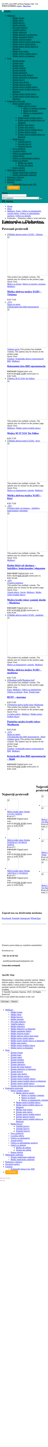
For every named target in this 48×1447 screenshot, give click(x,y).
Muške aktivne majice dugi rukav (27, 42)
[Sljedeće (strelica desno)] (4, 1180)
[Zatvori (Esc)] (9, 1178)
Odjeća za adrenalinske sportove (26, 158)
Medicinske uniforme (16, 170)
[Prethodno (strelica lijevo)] (1, 1180)
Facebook (6, 918)
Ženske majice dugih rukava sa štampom (28, 1086)
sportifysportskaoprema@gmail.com (18, 961)
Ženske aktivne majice (22, 84)
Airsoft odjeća (18, 156)
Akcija (23, 592)
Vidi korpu (5, 1001)
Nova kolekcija (19, 149)
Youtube (16, 918)
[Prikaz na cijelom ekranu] (4, 1178)
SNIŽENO (13, 187)
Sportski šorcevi (24, 144)
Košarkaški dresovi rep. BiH (25, 184)
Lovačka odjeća (19, 151)
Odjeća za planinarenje (22, 153)
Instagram (25, 918)
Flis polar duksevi (20, 27)
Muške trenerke (19, 25)
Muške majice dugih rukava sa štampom (27, 1041)
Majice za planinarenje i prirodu (20, 490)
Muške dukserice (20, 32)
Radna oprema (19, 168)
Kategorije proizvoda (16, 101)
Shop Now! (27, 6)
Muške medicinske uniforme (24, 175)
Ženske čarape (19, 61)
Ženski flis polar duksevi (23, 75)
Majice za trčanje (30, 111)
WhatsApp (35, 918)
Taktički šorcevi (24, 141)
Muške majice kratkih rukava (25, 54)
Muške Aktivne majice (22, 39)
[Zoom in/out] (1, 1178)
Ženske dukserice (20, 73)
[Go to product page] (26, 254)
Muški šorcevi (18, 23)
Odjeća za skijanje (20, 160)
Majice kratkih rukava (22, 103)
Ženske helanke (19, 68)
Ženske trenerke (19, 70)
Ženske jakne (18, 65)
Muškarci (11, 16)
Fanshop (10, 182)
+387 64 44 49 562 (10, 956)
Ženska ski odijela (25, 165)
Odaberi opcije (13, 349)
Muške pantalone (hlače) (23, 37)
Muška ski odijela (25, 163)
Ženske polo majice (21, 82)
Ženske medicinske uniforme (25, 172)
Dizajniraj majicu (14, 179)
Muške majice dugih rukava (24, 44)
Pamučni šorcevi (25, 146)
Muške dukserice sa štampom (25, 35)
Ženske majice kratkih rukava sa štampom (28, 1081)
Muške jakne (18, 20)
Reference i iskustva (15, 177)
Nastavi (14, 1001)
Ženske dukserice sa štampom (25, 77)
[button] (5, 193)
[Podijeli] (6, 1178)
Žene (9, 58)
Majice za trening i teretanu (34, 108)
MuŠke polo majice (26, 125)
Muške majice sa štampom (24, 56)
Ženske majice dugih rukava (24, 94)
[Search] (41, 198)
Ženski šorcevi (19, 80)
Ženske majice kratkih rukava (25, 87)
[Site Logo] (6, 11)
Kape (9, 690)
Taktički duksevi (19, 30)
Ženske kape (18, 63)
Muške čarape (18, 18)
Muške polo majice (21, 51)
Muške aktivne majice (27, 106)
